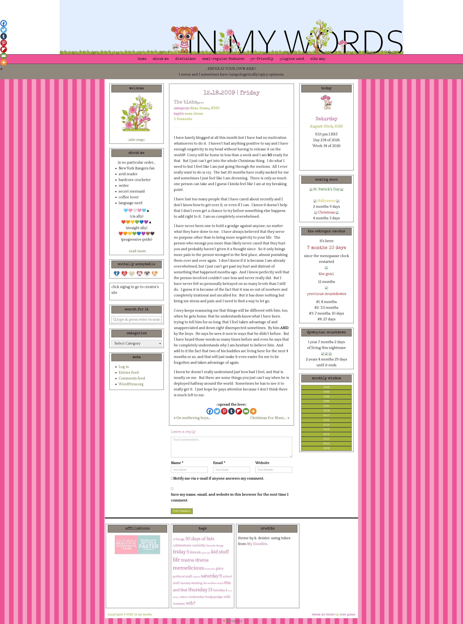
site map (317, 59)
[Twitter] (217, 411)
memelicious (188, 568)
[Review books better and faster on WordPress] (148, 544)
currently (198, 545)
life (176, 560)
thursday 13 (200, 590)
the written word (213, 583)
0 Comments (183, 119)
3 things (178, 539)
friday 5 (181, 552)
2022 (327, 401)
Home (142, 59)
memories (210, 569)
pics (219, 568)
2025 (326, 392)
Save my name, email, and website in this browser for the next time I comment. (229, 497)
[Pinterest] (224, 411)
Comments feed (132, 378)
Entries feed (129, 373)
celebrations (182, 545)
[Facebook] (210, 411)
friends (195, 552)
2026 (327, 387)
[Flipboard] (238, 411)
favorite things (214, 545)
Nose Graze (347, 614)
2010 (326, 444)
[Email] (246, 411)
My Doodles (257, 544)
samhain (196, 577)
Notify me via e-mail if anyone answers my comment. (218, 478)
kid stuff (220, 552)
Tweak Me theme (323, 614)
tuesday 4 (220, 590)
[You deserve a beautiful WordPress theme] (126, 544)
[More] (253, 411)
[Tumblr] (231, 411)
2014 (326, 425)
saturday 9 (211, 576)
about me (161, 59)
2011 (327, 439)
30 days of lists (199, 538)
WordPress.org (131, 384)
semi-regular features (223, 59)
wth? (190, 603)
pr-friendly (261, 59)
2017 (327, 415)
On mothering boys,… (193, 418)
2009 (326, 448)
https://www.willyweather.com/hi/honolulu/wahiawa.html (326, 162)
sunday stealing (191, 583)
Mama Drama (199, 108)
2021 (327, 406)
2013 (327, 429)
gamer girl (206, 553)
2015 (326, 420)
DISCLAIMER (185, 59)
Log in (124, 367)
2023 (327, 397)
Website (262, 463)
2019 (327, 411)
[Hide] (1, 69)
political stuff (182, 576)
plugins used (292, 59)
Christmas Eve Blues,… (268, 418)
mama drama (194, 114)
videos (184, 597)
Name (177, 463)
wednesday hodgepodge (206, 597)
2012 (327, 434)
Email (219, 463)
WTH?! (215, 108)
